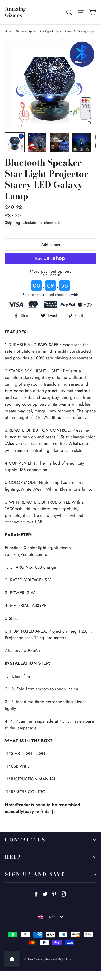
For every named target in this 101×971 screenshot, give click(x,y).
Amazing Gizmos (15, 12)
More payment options (50, 271)
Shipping (12, 222)
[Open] (12, 959)
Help (13, 857)
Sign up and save (35, 874)
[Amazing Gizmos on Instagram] (63, 893)
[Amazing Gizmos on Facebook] (36, 893)
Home (9, 31)
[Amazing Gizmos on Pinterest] (54, 893)
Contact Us (25, 839)
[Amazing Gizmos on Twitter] (45, 893)
